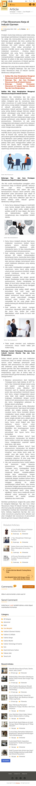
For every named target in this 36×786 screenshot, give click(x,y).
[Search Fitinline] (30, 4)
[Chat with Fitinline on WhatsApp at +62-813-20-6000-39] (11, 1)
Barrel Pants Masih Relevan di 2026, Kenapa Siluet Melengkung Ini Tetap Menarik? (21, 724)
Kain (4, 647)
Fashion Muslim (8, 641)
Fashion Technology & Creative (12, 644)
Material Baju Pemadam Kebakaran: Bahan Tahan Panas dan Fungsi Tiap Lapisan (21, 678)
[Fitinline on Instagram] (17, 778)
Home (10, 773)
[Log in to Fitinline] (30, 1)
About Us (24, 773)
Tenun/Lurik (7, 656)
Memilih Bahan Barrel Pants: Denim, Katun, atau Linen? (21, 669)
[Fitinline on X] (25, 778)
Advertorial (6, 622)
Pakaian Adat (7, 653)
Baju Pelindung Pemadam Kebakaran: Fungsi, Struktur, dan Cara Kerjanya (22, 706)
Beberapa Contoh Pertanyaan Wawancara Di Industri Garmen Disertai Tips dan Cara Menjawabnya (20, 86)
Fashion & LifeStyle (9, 634)
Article (19, 11)
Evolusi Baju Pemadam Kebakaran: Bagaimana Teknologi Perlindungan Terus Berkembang (21, 733)
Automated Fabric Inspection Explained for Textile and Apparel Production (20, 742)
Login (11, 605)
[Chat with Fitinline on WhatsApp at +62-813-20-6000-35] (9, 1)
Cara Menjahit (26, 11)
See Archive (6, 760)
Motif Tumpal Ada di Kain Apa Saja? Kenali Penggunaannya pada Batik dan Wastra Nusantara (21, 752)
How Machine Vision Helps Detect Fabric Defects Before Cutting (20, 715)
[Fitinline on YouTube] (12, 778)
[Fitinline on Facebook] (21, 778)
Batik (5, 625)
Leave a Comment (28, 586)
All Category (7, 619)
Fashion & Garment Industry (11, 631)
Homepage (12, 11)
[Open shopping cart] (33, 1)
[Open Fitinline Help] (34, 4)
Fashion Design (8, 638)
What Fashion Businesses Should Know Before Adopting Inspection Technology (20, 687)
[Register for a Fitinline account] (26, 1)
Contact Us (17, 773)
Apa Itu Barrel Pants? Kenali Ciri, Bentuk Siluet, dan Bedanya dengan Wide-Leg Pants (21, 697)
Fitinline (18, 783)
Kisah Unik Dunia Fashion (11, 650)
